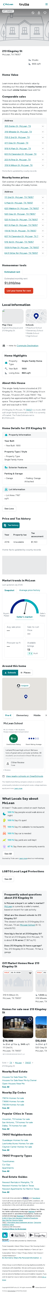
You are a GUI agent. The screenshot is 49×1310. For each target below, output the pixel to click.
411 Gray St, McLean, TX (16, 143)
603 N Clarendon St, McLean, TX (20, 154)
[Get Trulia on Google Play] (37, 1235)
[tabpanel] (24, 286)
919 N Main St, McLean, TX (17, 148)
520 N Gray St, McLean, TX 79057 (21, 219)
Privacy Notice (27, 1253)
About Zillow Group (22, 1246)
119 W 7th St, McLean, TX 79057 (20, 230)
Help (19, 1253)
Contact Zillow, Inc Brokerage (14, 1229)
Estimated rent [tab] (12, 272)
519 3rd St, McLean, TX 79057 (19, 242)
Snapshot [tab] (9, 590)
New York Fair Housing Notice (12, 1220)
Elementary (22, 715)
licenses (31, 1211)
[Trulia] (5, 1235)
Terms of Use (36, 1249)
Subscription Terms (9, 1253)
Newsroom (13, 1249)
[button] (46, 4)
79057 (29, 410)
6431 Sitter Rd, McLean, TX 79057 (21, 253)
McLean (8, 906)
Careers (4, 1249)
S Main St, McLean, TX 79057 (18, 203)
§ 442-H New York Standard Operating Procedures (20, 1218)
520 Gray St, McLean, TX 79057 (20, 214)
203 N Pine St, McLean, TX (17, 159)
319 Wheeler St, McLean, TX (18, 131)
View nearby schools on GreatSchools (24, 776)
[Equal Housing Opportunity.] (33, 1287)
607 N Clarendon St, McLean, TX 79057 (23, 236)
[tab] (11, 525)
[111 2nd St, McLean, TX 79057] (18, 1027)
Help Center (11, 1291)
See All (9, 853)
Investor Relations (24, 1249)
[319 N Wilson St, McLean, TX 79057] (18, 981)
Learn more (18, 788)
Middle (37, 715)
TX (11, 1063)
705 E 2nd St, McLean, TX (17, 137)
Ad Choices (38, 1253)
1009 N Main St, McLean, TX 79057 (21, 247)
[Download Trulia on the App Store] (18, 1235)
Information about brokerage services (20, 1222)
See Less (10, 508)
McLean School (27, 925)
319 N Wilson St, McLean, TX (18, 165)
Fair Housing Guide (37, 1246)
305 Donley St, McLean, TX (17, 126)
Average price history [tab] (29, 590)
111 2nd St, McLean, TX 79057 (19, 197)
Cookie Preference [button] (8, 1256)
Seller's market (25, 617)
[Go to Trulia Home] (24, 4)
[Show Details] (43, 126)
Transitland (36, 1198)
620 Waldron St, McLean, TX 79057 (21, 208)
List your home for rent (19, 290)
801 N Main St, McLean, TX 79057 (21, 225)
